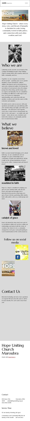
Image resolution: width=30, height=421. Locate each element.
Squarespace (11, 357)
